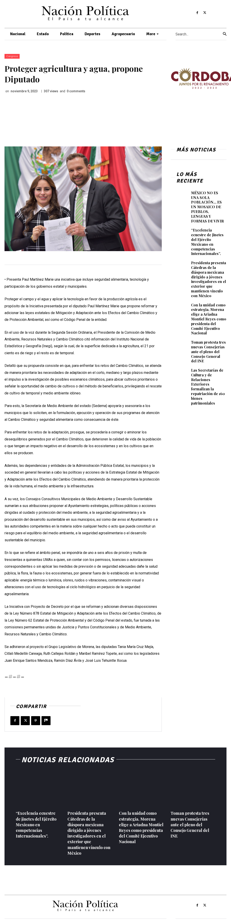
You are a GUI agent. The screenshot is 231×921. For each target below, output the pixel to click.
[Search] (224, 34)
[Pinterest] (35, 720)
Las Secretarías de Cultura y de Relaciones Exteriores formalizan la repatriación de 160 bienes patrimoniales (208, 386)
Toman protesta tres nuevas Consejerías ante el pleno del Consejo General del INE (208, 351)
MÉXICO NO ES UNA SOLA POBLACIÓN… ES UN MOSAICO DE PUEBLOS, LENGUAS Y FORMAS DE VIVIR (207, 206)
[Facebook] (197, 12)
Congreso (12, 56)
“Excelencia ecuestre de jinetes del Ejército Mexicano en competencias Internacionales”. (207, 242)
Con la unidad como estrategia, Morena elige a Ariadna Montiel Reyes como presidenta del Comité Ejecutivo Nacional (208, 319)
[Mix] (46, 720)
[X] (204, 12)
